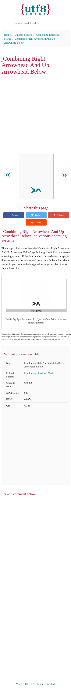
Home (7, 34)
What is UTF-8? (25, 684)
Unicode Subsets (23, 34)
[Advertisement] (35, 114)
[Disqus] (36, 547)
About (40, 684)
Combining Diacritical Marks (39, 373)
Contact (51, 684)
